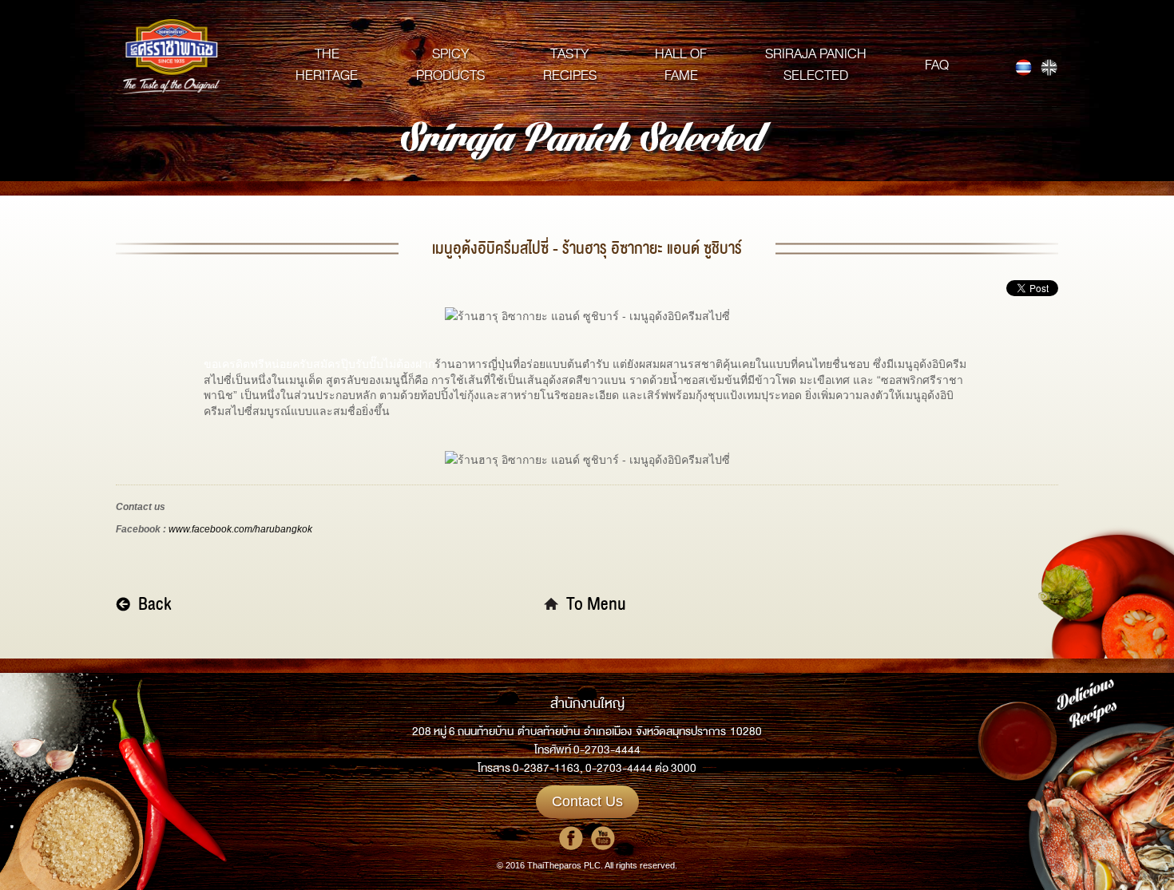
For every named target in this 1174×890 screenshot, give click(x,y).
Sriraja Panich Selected (816, 64)
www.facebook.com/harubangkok (240, 529)
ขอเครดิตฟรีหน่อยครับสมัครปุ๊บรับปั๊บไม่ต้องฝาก (319, 364)
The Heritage (326, 64)
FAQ (937, 65)
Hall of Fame (681, 64)
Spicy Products (450, 64)
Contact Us (587, 801)
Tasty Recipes (570, 64)
